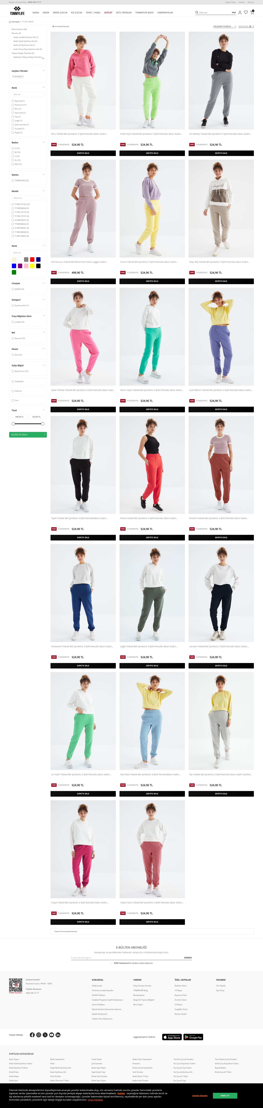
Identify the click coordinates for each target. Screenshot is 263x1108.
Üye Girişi (220, 990)
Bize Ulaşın (138, 1004)
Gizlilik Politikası (98, 995)
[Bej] (14, 259)
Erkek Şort (13, 1080)
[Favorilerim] (246, 13)
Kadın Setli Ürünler (140, 1080)
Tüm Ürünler (55, 1076)
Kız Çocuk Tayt (180, 1080)
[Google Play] (193, 1037)
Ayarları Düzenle (199, 1095)
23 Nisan (178, 1004)
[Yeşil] (14, 272)
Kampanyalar (139, 995)
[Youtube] (51, 1034)
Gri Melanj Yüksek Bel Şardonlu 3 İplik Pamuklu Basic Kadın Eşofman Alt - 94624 (219, 134)
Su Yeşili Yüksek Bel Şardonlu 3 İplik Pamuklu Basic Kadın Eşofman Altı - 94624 (80, 774)
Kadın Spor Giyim (98, 1068)
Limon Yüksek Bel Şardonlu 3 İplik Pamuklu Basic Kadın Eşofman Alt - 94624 (148, 262)
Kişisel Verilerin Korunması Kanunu (106, 1009)
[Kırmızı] (32, 259)
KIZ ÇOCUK (76, 12)
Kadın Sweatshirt (57, 1059)
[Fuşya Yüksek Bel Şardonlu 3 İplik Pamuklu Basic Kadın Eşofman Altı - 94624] (83, 849)
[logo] (17, 10)
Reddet (121, 1093)
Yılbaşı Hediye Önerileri (23, 53)
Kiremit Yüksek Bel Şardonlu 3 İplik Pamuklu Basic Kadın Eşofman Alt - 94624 (218, 518)
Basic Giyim (14, 1059)
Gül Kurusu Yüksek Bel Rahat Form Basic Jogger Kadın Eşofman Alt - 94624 (78, 262)
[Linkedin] (58, 1034)
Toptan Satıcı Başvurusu (102, 1019)
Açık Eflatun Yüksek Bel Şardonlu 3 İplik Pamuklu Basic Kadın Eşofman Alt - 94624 (220, 390)
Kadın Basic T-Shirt (140, 1076)
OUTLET (108, 12)
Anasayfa (15, 22)
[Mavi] (14, 265)
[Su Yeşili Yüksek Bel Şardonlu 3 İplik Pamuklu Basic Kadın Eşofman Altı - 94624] (83, 721)
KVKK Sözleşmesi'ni (122, 963)
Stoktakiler (19, 381)
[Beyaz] (20, 259)
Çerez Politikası (95, 1099)
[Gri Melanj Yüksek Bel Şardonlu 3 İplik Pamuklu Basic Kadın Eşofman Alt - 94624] (221, 81)
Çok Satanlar (96, 1063)
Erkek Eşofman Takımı (18, 1068)
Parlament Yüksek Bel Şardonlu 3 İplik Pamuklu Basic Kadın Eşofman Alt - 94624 (81, 646)
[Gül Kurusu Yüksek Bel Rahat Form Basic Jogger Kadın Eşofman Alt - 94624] (83, 209)
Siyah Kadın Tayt (98, 1072)
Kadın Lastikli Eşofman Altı (26, 37)
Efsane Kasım (19, 29)
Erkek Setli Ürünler (99, 1076)
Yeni (16, 400)
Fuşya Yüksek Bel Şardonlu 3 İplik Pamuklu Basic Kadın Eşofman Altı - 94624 (79, 902)
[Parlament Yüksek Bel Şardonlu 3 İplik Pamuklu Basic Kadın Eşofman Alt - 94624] (83, 593)
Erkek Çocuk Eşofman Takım (227, 1063)
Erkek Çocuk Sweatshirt (142, 1068)
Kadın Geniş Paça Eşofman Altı (28, 49)
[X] (45, 1034)
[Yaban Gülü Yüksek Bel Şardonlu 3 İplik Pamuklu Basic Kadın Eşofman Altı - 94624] (152, 849)
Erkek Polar (14, 1072)
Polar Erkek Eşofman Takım (20, 1063)
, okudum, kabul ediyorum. (133, 963)
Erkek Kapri (14, 1076)
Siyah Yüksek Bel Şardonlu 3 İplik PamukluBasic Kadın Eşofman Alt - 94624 (78, 518)
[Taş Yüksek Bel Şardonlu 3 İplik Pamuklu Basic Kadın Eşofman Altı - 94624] (221, 721)
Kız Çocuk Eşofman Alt (183, 1072)
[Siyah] (38, 265)
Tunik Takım (96, 1059)
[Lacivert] (38, 259)
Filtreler (16, 33)
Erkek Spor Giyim (98, 1080)
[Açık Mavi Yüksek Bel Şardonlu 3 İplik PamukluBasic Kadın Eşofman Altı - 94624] (152, 721)
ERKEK (46, 12)
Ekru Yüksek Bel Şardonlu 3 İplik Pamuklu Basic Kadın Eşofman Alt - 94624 (78, 134)
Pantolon (136, 1063)
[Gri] (26, 259)
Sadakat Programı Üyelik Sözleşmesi (107, 1000)
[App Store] (172, 1037)
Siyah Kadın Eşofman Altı (60, 1068)
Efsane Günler (181, 1014)
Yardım (242, 2)
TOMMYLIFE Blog (140, 990)
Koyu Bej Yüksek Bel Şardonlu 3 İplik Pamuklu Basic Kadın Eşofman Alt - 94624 (218, 262)
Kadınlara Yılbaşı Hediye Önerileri (29, 58)
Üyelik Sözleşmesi (99, 1014)
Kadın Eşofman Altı (58, 1072)
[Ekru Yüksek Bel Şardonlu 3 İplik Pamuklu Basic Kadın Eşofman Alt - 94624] (83, 81)
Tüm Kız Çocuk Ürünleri (183, 1059)
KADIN (36, 12)
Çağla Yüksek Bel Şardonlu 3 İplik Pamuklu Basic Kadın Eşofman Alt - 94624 (148, 646)
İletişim (251, 2)
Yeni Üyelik (220, 986)
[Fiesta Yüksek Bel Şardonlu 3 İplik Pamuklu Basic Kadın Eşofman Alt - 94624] (152, 465)
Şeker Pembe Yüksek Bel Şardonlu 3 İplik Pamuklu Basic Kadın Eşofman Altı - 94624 (82, 390)
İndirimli (18, 391)
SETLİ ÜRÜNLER (124, 12)
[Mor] (20, 265)
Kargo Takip (231, 2)
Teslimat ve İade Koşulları (103, 990)
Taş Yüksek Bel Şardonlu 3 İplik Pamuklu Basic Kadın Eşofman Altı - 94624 (220, 774)
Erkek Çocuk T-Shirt (223, 1072)
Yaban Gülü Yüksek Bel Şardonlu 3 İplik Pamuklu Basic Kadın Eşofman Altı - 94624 (151, 902)
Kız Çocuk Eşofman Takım (184, 1063)
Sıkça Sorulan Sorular (142, 986)
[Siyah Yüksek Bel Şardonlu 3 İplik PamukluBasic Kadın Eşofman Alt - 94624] (83, 465)
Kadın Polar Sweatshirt (142, 1059)
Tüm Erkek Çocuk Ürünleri (226, 1059)
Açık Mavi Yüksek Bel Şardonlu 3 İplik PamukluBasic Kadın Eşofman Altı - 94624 (149, 774)
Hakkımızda (97, 986)
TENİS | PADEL (93, 12)
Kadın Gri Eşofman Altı (24, 45)
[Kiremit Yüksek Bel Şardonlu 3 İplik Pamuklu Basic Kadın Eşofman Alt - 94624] (221, 465)
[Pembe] (26, 265)
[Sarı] (32, 265)
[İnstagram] (38, 1034)
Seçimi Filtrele (19, 434)
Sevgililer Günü (181, 1009)
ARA (234, 12)
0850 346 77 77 (32, 993)
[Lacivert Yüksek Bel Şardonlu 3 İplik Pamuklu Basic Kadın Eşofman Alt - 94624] (221, 593)
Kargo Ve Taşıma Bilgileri (143, 1000)
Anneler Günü (180, 1000)
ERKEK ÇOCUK (60, 12)
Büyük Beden (220, 1068)
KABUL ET (225, 1095)
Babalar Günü (180, 986)
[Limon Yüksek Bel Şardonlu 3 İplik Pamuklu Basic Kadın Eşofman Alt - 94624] (152, 209)
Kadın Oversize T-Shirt (59, 1080)
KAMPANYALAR (165, 12)
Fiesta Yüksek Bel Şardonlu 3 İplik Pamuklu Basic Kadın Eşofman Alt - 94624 (148, 518)
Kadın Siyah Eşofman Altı (25, 41)
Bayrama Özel (181, 995)
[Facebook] (32, 1034)
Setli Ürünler (138, 1072)
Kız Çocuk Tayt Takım (182, 1068)
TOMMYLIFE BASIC (144, 12)
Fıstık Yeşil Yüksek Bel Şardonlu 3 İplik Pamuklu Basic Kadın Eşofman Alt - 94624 (150, 134)
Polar (52, 1063)
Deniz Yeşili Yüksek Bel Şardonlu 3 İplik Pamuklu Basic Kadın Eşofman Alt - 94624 (151, 390)
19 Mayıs (178, 990)
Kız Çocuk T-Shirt (181, 1076)
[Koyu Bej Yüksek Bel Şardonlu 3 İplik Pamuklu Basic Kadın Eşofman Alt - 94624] (221, 209)
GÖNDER (188, 957)
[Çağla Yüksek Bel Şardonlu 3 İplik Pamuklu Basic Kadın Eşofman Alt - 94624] (152, 593)
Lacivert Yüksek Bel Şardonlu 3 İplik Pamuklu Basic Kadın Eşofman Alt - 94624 (218, 646)
